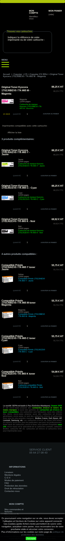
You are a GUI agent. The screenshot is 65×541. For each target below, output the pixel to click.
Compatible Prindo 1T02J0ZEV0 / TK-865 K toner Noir (18, 373)
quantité (17, 175)
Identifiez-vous (33, 17)
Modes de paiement (14, 480)
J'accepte (31, 538)
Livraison (9, 472)
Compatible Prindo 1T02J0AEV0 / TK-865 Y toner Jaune (18, 267)
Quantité (17, 114)
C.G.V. (8, 477)
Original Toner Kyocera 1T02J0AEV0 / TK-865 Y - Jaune (16, 152)
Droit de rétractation (14, 488)
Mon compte (33, 12)
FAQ (7, 483)
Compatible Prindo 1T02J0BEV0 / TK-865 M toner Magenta (19, 302)
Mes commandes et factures (14, 510)
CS (25, 74)
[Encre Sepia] (13, 7)
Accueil (6, 74)
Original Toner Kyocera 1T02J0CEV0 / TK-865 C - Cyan (19, 186)
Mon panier (55, 11)
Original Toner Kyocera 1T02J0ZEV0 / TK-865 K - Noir (18, 220)
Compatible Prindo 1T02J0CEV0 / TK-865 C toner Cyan (18, 338)
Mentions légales (13, 475)
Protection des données (16, 486)
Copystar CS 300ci (39, 74)
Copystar (17, 74)
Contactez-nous (12, 491)
